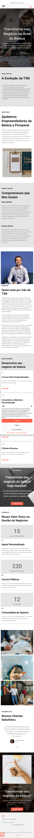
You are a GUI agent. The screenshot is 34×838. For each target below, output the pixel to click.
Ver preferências (17, 429)
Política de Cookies (10, 432)
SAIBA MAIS (5, 437)
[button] (31, 406)
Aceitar (17, 420)
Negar (17, 425)
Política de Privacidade (21, 432)
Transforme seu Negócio (17, 3)
